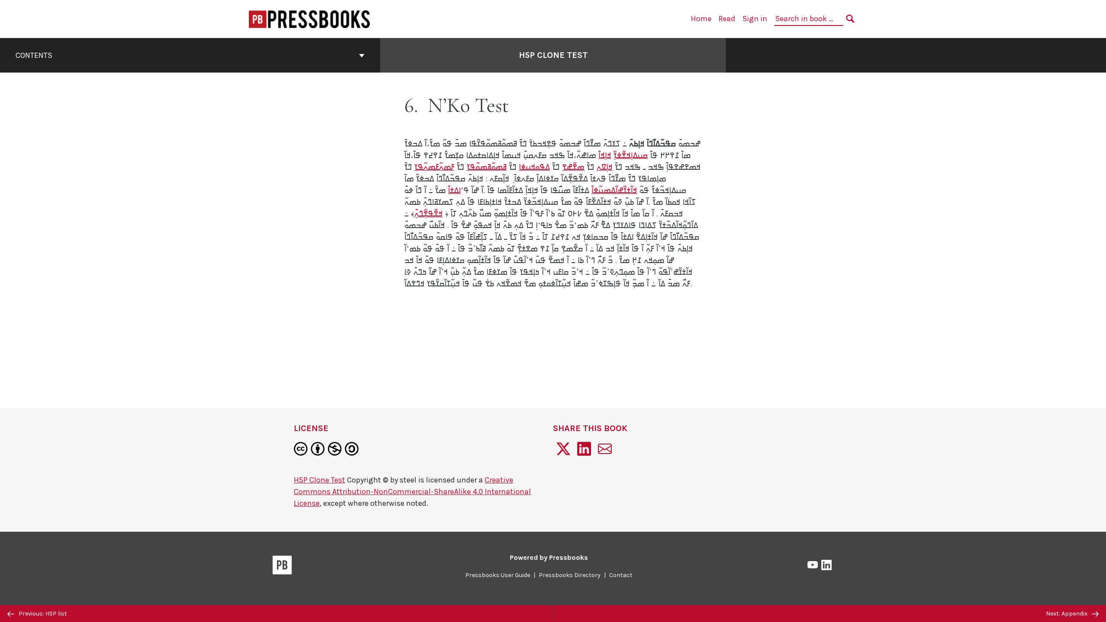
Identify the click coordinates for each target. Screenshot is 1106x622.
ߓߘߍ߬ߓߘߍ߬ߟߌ (434, 167)
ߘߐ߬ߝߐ (573, 167)
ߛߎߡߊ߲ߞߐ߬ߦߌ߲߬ (630, 155)
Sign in (754, 18)
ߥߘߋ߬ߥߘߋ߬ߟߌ (487, 167)
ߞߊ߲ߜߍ (605, 167)
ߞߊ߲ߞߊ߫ (604, 155)
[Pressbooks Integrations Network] (310, 18)
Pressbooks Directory (570, 575)
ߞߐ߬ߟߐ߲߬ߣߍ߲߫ (428, 214)
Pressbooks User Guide (497, 575)
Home (701, 18)
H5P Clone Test (553, 55)
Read (726, 18)
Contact (620, 575)
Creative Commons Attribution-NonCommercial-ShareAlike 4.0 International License (412, 491)
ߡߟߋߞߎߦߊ (534, 167)
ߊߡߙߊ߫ (454, 190)
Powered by (549, 557)
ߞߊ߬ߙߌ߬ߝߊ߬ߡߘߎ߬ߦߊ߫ (614, 190)
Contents (34, 55)
